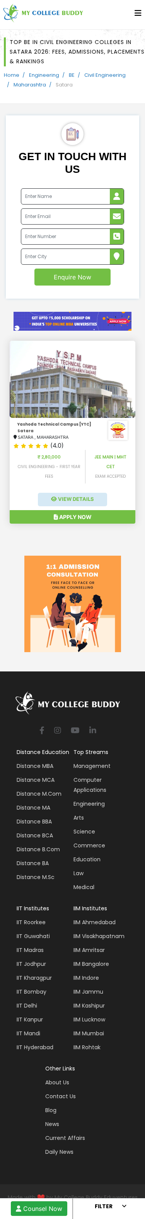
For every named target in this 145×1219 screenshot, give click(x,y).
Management (92, 766)
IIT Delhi (27, 1005)
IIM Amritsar (89, 950)
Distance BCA (35, 835)
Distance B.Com (38, 849)
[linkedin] (92, 731)
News (52, 1124)
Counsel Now (41, 1208)
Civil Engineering (105, 75)
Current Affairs (65, 1138)
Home (11, 75)
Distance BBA (34, 821)
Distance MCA (36, 780)
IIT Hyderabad (35, 1047)
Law (78, 873)
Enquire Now (72, 277)
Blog (50, 1110)
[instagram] (57, 731)
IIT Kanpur (30, 1019)
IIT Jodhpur (31, 964)
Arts (78, 818)
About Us (57, 1082)
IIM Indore (86, 978)
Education (87, 859)
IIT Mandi (28, 1033)
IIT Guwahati (33, 936)
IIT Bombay (31, 992)
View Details (75, 499)
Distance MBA (35, 766)
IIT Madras (30, 950)
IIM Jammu (88, 992)
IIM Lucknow (89, 1019)
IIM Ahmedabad (94, 922)
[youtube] (75, 731)
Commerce (89, 845)
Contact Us (60, 1096)
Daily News (59, 1152)
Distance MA (33, 808)
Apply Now (75, 517)
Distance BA (33, 863)
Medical (83, 887)
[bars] (138, 15)
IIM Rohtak (87, 1047)
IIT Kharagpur (34, 978)
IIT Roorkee (31, 922)
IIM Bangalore (91, 964)
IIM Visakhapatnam (99, 936)
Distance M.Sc (36, 877)
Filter (104, 1206)
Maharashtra (30, 84)
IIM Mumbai (88, 1033)
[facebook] (41, 731)
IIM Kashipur (89, 1005)
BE (72, 75)
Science (84, 831)
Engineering (44, 75)
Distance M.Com (39, 794)
